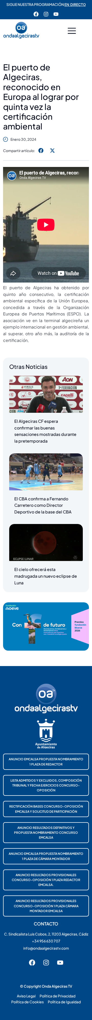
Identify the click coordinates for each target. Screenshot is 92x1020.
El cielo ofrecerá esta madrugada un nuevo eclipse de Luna (45, 576)
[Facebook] (36, 14)
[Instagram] (46, 14)
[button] (72, 31)
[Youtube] (56, 14)
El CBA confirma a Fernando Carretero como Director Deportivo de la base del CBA (43, 505)
